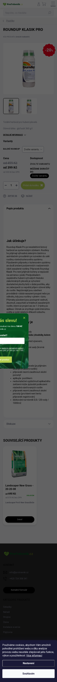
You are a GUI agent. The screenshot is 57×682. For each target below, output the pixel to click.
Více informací (34, 655)
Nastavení (28, 663)
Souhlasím (28, 673)
